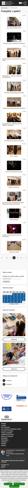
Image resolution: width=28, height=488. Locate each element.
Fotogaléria (4, 438)
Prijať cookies (8, 484)
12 (14, 257)
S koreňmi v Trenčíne (7, 431)
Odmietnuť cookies (19, 484)
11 (10, 257)
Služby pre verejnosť (7, 436)
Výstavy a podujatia (6, 432)
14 (21, 257)
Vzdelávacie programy (7, 434)
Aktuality (3, 423)
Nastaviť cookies (14, 486)
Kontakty (3, 443)
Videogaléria (4, 440)
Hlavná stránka (4, 7)
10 (6, 257)
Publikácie (4, 442)
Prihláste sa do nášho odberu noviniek (13, 276)
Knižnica (3, 445)
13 (17, 257)
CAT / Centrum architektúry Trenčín (11, 429)
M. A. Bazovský (5, 427)
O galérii (3, 425)
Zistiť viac (14, 339)
